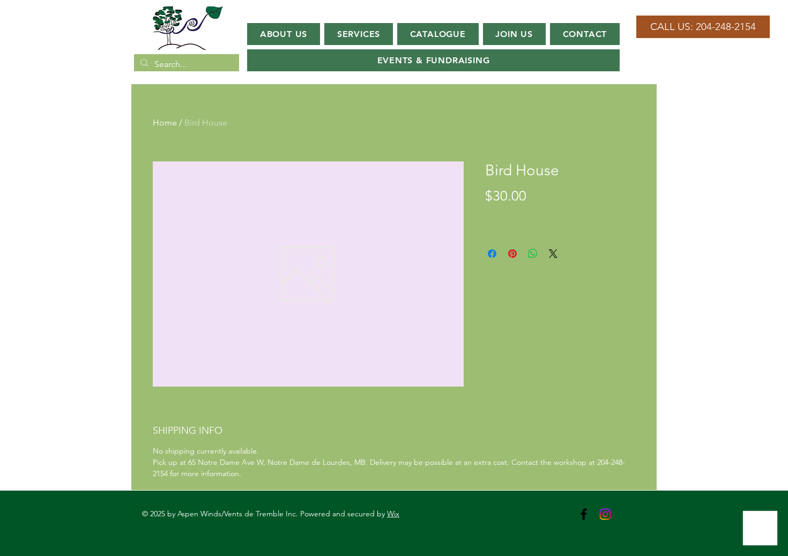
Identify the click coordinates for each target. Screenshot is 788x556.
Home (165, 122)
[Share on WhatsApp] (532, 253)
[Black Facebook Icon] (583, 514)
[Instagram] (605, 514)
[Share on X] (553, 253)
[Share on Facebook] (492, 253)
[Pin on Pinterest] (512, 253)
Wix (393, 513)
